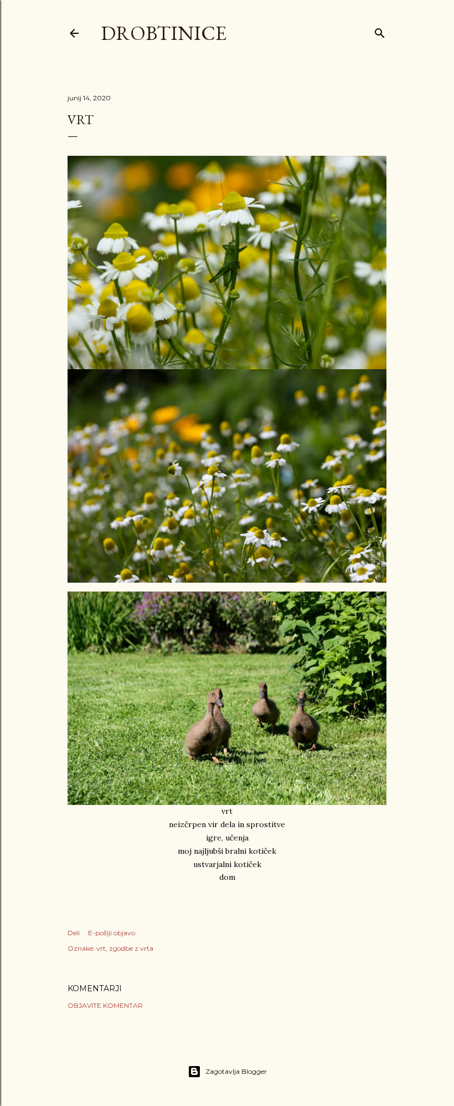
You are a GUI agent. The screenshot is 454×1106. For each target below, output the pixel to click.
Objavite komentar (105, 1005)
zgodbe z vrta (131, 948)
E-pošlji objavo (111, 933)
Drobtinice (163, 33)
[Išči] (379, 31)
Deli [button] (74, 933)
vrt (101, 948)
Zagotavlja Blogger (236, 1071)
